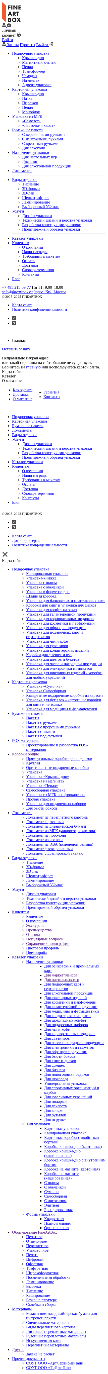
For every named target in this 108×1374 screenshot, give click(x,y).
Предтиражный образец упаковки (55, 907)
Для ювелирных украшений (68, 1097)
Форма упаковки (40, 1214)
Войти (7, 40)
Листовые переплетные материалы (56, 1331)
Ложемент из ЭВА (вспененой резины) (59, 844)
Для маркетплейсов (61, 975)
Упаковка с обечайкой (45, 587)
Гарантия (51, 392)
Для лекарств (55, 1106)
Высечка (33, 1286)
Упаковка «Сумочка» (44, 686)
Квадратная (54, 1219)
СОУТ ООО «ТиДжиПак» (48, 1367)
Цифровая (34, 1259)
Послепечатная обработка (48, 1277)
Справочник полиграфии (48, 943)
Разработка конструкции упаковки (55, 903)
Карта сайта (22, 305)
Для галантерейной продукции (70, 1007)
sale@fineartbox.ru (17, 292)
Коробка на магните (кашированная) (61, 1175)
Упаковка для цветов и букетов (52, 659)
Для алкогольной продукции (68, 993)
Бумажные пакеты (27, 713)
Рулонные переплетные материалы (56, 1336)
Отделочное (36, 1241)
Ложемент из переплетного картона (57, 817)
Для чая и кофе (57, 1029)
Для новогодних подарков (66, 1074)
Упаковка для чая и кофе (47, 641)
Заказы (13, 45)
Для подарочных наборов (66, 1025)
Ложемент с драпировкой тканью (54, 853)
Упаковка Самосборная (46, 691)
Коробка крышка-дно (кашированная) (62, 1153)
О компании (36, 921)
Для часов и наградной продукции (74, 1043)
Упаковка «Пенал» (42, 785)
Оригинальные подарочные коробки (57, 767)
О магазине (22, 399)
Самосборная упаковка (45, 790)
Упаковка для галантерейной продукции (61, 614)
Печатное (34, 1237)
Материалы (22, 1309)
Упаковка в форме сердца (48, 592)
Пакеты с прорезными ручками (53, 727)
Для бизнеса (54, 1070)
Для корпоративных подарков (69, 1034)
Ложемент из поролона (46, 835)
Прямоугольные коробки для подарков (59, 758)
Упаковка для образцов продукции (56, 628)
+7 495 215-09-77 (16, 287)
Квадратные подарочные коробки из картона (64, 695)
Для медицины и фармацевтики (71, 1011)
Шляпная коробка (41, 596)
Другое (18, 1349)
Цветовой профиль (42, 948)
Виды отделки (24, 858)
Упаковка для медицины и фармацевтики (61, 709)
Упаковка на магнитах (45, 781)
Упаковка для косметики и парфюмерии (60, 623)
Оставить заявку (16, 349)
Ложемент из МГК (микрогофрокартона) (61, 831)
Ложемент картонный (45, 822)
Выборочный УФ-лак (44, 885)
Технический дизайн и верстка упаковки (61, 898)
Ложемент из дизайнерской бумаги (56, 826)
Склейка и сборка (41, 1304)
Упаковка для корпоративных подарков (60, 619)
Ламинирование (40, 880)
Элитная (51, 1205)
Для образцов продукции (65, 1052)
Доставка (21, 394)
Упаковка (34, 772)
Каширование (38, 1295)
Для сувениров (57, 1038)
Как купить (22, 390)
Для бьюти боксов (41, 808)
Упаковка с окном (41, 582)
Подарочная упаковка (30, 569)
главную (33, 367)
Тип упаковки (38, 1124)
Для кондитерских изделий (67, 1016)
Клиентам (20, 912)
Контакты (51, 397)
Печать (32, 1255)
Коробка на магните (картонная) (72, 1169)
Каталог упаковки (27, 957)
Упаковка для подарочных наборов (56, 804)
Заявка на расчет (40, 1354)
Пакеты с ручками (42, 722)
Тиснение (34, 862)
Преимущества (39, 930)
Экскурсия (35, 925)
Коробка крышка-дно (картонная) (73, 1146)
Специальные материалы (47, 1322)
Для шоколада (56, 1079)
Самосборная (55, 1196)
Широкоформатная (42, 1273)
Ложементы (22, 813)
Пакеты (32, 718)
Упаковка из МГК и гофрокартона (55, 795)
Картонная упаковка (29, 682)
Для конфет (54, 1110)
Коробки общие (25, 754)
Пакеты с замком (40, 731)
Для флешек (54, 1065)
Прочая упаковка (40, 799)
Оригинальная (56, 1228)
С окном (51, 1183)
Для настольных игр (61, 979)
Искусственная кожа (43, 1340)
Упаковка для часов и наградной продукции (64, 664)
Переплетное (37, 1246)
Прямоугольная (57, 1223)
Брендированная (58, 1210)
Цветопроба (36, 952)
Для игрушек (55, 1119)
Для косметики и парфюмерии (70, 1002)
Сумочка (51, 1192)
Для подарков (56, 1101)
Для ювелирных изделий (65, 998)
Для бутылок (55, 1115)
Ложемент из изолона (44, 840)
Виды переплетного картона (50, 1327)
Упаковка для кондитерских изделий (57, 650)
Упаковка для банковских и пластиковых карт (65, 601)
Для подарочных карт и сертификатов (64, 986)
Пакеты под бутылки (44, 736)
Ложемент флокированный (49, 849)
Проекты (27, 45)
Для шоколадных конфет (65, 1020)
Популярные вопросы (45, 939)
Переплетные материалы (47, 1345)
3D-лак (32, 871)
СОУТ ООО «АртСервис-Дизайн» (55, 1363)
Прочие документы (28, 1358)
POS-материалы (25, 740)
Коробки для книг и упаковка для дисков (61, 605)
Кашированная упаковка (47, 573)
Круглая (33, 763)
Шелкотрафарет (39, 876)
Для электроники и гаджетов (69, 1047)
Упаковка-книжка (41, 578)
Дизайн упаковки (41, 894)
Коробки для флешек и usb (49, 655)
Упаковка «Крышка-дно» (47, 776)
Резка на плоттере (41, 1300)
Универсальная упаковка (65, 1083)
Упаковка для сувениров (47, 646)
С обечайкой (55, 1187)
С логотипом (55, 1201)
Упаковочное (37, 1250)
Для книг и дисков (60, 1061)
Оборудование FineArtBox (34, 1232)
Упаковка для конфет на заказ (51, 610)
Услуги (18, 889)
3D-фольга (35, 867)
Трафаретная (37, 1268)
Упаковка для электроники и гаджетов (59, 668)
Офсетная (34, 1264)
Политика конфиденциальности (39, 309)
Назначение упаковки (44, 961)
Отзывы (33, 934)
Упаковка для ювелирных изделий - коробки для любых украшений (64, 675)
